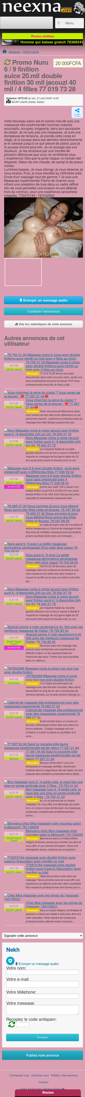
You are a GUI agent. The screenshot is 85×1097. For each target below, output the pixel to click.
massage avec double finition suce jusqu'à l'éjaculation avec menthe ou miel (53, 868)
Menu (69, 23)
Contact (43, 1082)
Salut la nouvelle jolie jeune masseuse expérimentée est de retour (53, 755)
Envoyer (42, 1037)
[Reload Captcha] (10, 1024)
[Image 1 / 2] (43, 227)
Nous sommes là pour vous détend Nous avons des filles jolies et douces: (52, 517)
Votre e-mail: (18, 979)
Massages (14, 52)
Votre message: (20, 1003)
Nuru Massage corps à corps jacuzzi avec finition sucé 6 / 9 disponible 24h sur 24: (53, 441)
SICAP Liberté (31, 52)
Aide (23, 1089)
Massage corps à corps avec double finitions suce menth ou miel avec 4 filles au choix (53, 366)
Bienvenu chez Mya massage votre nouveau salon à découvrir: (54, 832)
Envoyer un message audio (44, 300)
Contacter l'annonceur (43, 311)
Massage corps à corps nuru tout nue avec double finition (51, 677)
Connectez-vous (19, 1075)
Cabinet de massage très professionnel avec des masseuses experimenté (54, 714)
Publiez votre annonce (42, 1055)
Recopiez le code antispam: (31, 1019)
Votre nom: (16, 968)
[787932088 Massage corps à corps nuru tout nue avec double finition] (43, 670)
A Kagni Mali (34, 1089)
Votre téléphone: (21, 992)
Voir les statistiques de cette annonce (45, 324)
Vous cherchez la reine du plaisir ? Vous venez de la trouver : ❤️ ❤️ (52, 404)
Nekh (13, 949)
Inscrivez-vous (40, 1075)
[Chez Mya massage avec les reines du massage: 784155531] (43, 897)
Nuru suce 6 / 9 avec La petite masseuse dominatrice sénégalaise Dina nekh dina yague (52, 559)
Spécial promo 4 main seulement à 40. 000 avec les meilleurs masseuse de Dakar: (54, 638)
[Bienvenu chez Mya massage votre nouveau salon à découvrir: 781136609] (43, 825)
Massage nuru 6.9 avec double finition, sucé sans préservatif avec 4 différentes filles (54, 479)
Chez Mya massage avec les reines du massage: (54, 904)
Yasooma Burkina (52, 1089)
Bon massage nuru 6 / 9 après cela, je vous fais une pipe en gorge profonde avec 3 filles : (53, 793)
